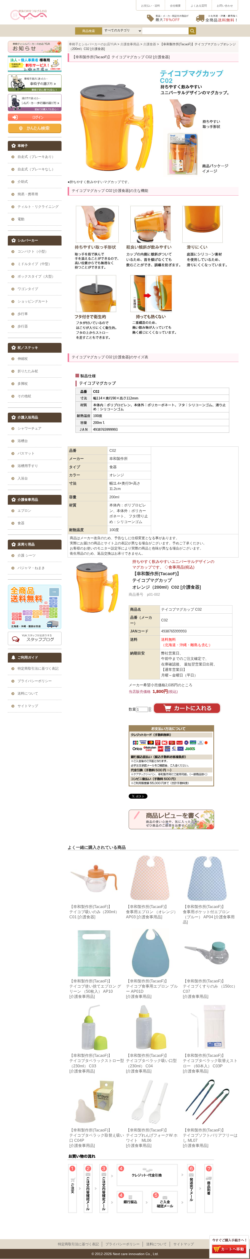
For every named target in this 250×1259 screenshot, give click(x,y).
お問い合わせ (225, 5)
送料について (156, 1244)
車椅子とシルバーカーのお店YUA (92, 44)
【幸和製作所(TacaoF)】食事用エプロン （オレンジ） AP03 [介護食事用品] (152, 911)
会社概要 (175, 5)
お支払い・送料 (150, 5)
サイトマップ (183, 1244)
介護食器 (149, 44)
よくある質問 (199, 5)
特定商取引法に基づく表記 (78, 1244)
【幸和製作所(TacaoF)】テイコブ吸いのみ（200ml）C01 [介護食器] (94, 911)
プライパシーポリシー (122, 1244)
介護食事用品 (129, 44)
